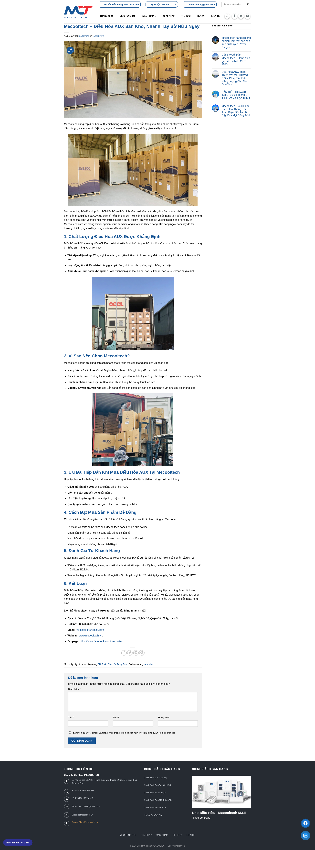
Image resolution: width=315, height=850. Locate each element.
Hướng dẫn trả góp (153, 815)
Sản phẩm (148, 16)
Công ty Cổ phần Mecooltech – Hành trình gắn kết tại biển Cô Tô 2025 (236, 59)
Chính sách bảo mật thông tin (158, 800)
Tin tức (185, 16)
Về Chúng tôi (128, 835)
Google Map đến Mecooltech (85, 822)
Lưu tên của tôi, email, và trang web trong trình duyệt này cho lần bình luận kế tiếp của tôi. (124, 732)
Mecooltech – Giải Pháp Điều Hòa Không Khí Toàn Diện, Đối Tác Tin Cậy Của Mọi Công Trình (236, 111)
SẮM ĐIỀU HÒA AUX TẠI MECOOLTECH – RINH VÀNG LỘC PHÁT (236, 95)
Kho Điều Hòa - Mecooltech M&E (219, 813)
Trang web (163, 717)
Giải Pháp (146, 835)
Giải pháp (169, 16)
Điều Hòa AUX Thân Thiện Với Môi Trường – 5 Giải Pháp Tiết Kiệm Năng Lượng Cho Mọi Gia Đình (236, 78)
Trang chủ (106, 16)
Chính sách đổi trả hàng (155, 778)
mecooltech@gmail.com (201, 4)
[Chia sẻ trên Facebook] (124, 653)
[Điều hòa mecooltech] (78, 12)
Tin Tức (177, 835)
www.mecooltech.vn (90, 635)
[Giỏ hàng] (227, 16)
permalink (148, 664)
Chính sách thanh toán (155, 807)
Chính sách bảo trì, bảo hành (157, 785)
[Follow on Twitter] (241, 16)
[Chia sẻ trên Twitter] (130, 653)
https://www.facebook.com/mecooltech (102, 641)
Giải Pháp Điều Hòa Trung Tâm (112, 664)
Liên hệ (215, 16)
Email (116, 717)
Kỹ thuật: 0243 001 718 (163, 4)
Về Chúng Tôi (128, 16)
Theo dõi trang (201, 817)
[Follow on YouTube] (247, 16)
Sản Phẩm (162, 835)
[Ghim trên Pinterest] (142, 653)
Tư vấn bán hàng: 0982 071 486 (121, 4)
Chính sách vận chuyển (155, 793)
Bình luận (74, 689)
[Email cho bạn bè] (136, 653)
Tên (71, 717)
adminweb (99, 36)
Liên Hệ (191, 835)
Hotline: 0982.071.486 (17, 842)
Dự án (200, 16)
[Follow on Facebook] (234, 16)
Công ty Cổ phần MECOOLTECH (151, 846)
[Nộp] (248, 4)
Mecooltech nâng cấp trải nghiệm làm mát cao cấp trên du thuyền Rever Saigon (236, 42)
